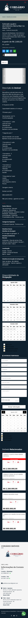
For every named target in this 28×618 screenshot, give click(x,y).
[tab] (14, 356)
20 (17, 295)
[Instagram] (16, 615)
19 (14, 295)
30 (17, 287)
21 (20, 295)
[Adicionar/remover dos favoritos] (24, 455)
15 (24, 293)
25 (11, 298)
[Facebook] (11, 615)
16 (4, 295)
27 (8, 287)
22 (24, 295)
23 (4, 298)
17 (8, 295)
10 (8, 293)
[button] (4, 76)
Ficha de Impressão (10, 55)
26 (4, 287)
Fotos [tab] (5, 62)
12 (14, 293)
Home (3, 17)
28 (11, 287)
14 (20, 293)
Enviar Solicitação (14, 407)
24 (8, 298)
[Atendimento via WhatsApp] (24, 614)
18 (11, 295)
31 (20, 287)
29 (14, 287)
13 (17, 293)
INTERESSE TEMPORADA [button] (11, 356)
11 (11, 293)
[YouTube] (14, 615)
